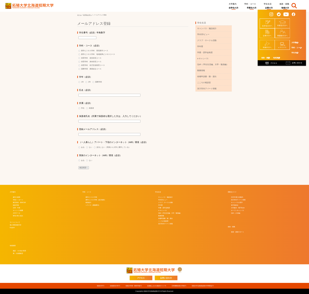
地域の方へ (268, 42)
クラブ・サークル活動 (207, 40)
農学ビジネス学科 (91, 197)
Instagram (273, 14)
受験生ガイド (232, 192)
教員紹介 (88, 202)
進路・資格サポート (237, 232)
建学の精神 (16, 197)
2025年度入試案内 (237, 197)
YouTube (287, 14)
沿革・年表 (16, 208)
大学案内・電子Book (238, 208)
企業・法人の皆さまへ (268, 31)
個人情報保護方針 (15, 225)
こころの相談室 (204, 82)
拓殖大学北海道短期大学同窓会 (202, 286)
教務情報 (201, 70)
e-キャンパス (284, 42)
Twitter (280, 14)
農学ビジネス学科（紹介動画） (96, 200)
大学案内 (232, 4)
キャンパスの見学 (237, 202)
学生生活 (267, 4)
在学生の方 (233, 8)
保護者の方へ (284, 31)
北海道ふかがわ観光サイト (156, 286)
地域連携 (13, 245)
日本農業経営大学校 (178, 286)
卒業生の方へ (284, 21)
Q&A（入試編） (236, 213)
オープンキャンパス (237, 210)
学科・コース (250, 4)
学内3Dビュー (203, 34)
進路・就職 (284, 4)
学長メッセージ (18, 200)
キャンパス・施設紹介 (207, 28)
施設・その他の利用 (19, 251)
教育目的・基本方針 (19, 202)
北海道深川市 (114, 286)
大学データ (16, 213)
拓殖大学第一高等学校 (133, 286)
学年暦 (200, 46)
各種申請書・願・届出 (207, 76)
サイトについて (15, 222)
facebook (295, 14)
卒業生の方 (251, 8)
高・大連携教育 (18, 253)
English (12, 227)
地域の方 (285, 8)
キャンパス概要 (18, 210)
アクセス (271, 63)
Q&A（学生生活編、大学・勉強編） (212, 64)
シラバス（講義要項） (93, 205)
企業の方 (269, 8)
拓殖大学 (100, 286)
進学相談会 (234, 205)
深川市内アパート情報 (207, 89)
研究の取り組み (18, 216)
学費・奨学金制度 (205, 52)
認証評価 (16, 205)
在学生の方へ (269, 21)
